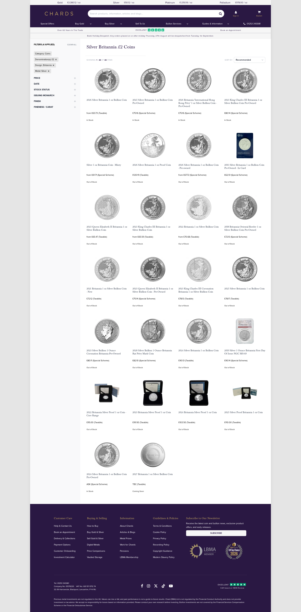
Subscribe (216, 533)
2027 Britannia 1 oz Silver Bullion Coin (152, 474)
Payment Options (62, 544)
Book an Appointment (230, 30)
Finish (37, 101)
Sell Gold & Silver (95, 538)
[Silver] (48, 71)
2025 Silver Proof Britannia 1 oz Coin (243, 412)
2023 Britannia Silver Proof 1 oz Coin (151, 412)
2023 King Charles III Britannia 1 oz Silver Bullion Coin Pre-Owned (243, 101)
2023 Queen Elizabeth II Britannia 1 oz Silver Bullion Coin (107, 228)
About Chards (126, 525)
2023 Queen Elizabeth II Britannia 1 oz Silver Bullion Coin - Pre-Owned (152, 290)
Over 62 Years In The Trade (70, 30)
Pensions (124, 550)
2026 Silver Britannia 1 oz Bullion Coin (107, 99)
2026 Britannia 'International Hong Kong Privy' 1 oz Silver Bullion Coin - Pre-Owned (197, 103)
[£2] (55, 59)
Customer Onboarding (65, 550)
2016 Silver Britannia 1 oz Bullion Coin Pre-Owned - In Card (244, 166)
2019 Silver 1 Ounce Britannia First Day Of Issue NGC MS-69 (244, 352)
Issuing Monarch (44, 95)
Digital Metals (93, 544)
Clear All (72, 44)
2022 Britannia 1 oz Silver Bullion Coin (198, 226)
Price (37, 78)
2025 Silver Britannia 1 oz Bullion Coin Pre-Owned (152, 101)
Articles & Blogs (127, 532)
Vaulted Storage (94, 557)
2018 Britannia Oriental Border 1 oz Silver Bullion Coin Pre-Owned (242, 228)
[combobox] (156, 13)
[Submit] (220, 13)
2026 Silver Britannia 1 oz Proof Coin (151, 164)
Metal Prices (126, 538)
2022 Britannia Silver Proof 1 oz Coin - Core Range (106, 414)
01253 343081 (254, 23)
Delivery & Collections (64, 538)
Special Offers (47, 23)
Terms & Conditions (162, 525)
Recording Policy (161, 544)
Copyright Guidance (162, 550)
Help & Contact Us (63, 525)
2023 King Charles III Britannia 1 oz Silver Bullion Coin (151, 228)
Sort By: (229, 60)
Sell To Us (140, 23)
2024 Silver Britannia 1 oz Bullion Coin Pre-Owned (107, 476)
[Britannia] (53, 65)
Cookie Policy (159, 532)
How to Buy (92, 525)
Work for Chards (128, 544)
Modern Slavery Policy (163, 557)
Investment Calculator (64, 557)
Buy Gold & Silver (95, 532)
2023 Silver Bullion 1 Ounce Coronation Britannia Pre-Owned (104, 352)
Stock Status (42, 89)
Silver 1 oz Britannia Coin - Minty (104, 164)
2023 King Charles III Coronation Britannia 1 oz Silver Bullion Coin (196, 290)
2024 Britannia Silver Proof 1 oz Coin (197, 412)
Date (36, 83)
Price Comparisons (96, 550)
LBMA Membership (129, 557)
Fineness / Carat (43, 107)
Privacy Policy (159, 538)
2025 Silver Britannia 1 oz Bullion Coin (244, 288)
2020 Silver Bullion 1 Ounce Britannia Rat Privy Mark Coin (152, 352)
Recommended (243, 59)
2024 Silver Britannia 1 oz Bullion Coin (198, 350)
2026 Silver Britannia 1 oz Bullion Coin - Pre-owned (198, 166)
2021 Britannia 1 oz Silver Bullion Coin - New (107, 290)
